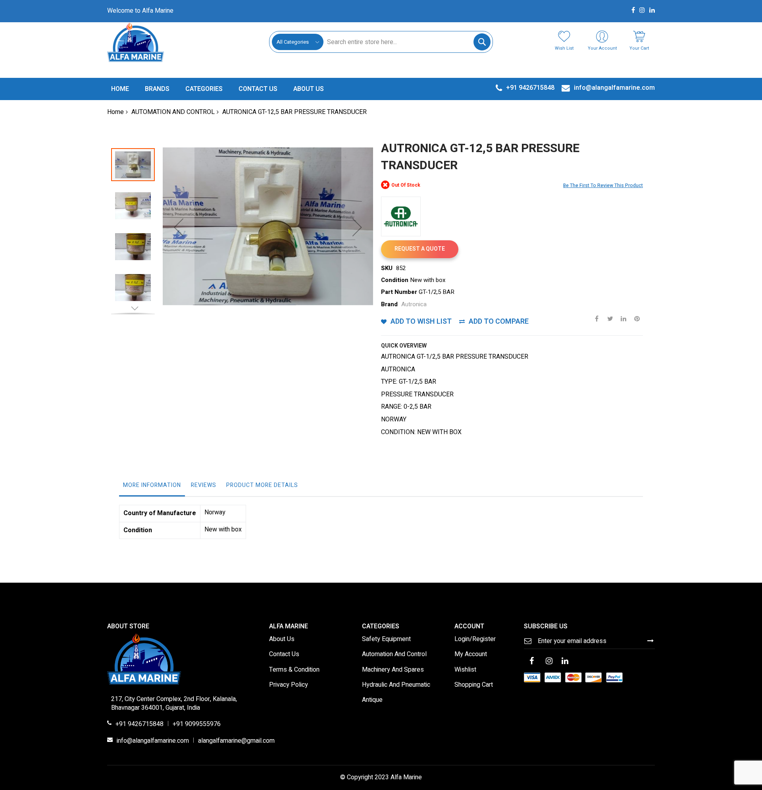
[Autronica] (401, 216)
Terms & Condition (294, 670)
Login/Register (475, 639)
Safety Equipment (386, 639)
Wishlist (465, 670)
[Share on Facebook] (596, 318)
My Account (470, 654)
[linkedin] (565, 661)
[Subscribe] (650, 640)
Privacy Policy (288, 685)
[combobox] (406, 41)
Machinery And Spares (393, 670)
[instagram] (549, 661)
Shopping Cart (473, 685)
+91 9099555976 (197, 724)
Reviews (203, 485)
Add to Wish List (421, 321)
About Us (281, 639)
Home (115, 112)
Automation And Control (394, 654)
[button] (178, 227)
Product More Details (262, 485)
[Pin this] (637, 318)
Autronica (414, 304)
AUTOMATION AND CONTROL (173, 112)
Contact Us (284, 654)
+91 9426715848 (139, 724)
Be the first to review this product (603, 185)
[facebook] (532, 661)
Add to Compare (499, 321)
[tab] (152, 487)
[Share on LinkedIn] (623, 318)
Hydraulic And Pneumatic (396, 685)
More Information (152, 485)
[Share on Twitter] (610, 318)
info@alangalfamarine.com (153, 741)
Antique (372, 700)
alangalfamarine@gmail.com (236, 741)
